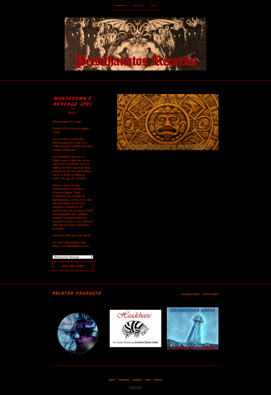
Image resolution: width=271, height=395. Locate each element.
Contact (138, 5)
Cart (153, 5)
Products (120, 5)
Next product (210, 293)
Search (158, 379)
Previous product (190, 293)
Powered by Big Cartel (135, 387)
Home (112, 379)
